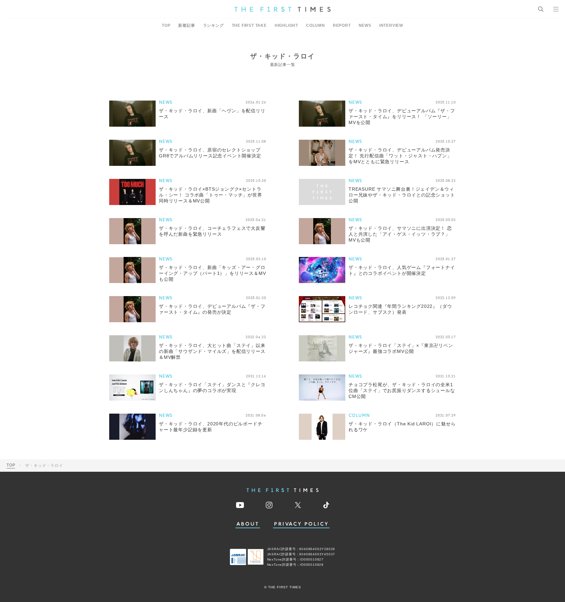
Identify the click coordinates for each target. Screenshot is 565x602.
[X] (297, 505)
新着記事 (186, 25)
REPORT (342, 25)
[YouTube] (240, 505)
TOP (166, 25)
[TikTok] (326, 505)
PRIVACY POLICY (301, 524)
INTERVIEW (391, 25)
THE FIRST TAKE (249, 25)
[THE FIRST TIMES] (282, 9)
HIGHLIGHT (286, 25)
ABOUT (247, 524)
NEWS (365, 25)
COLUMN (315, 25)
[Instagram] (269, 505)
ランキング (213, 25)
